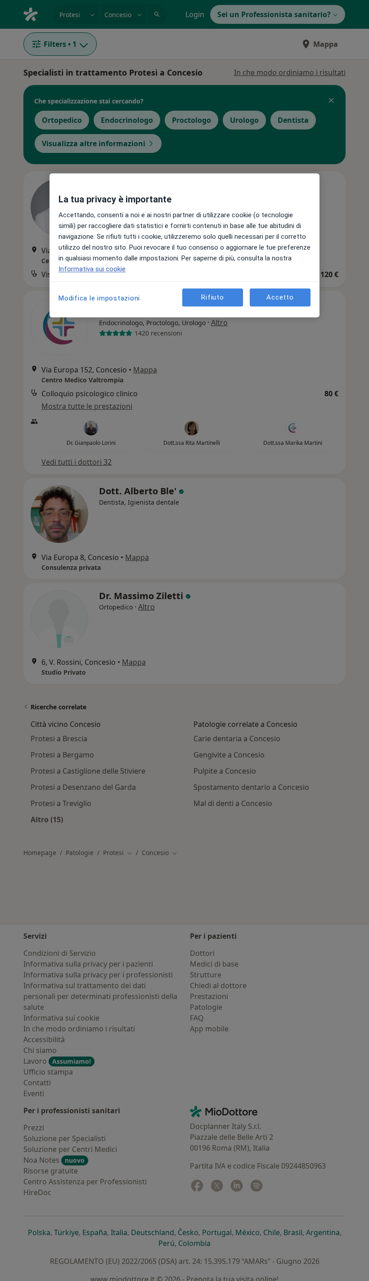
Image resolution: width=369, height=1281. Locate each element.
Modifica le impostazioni (99, 299)
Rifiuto (212, 297)
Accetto (279, 297)
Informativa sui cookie (92, 269)
